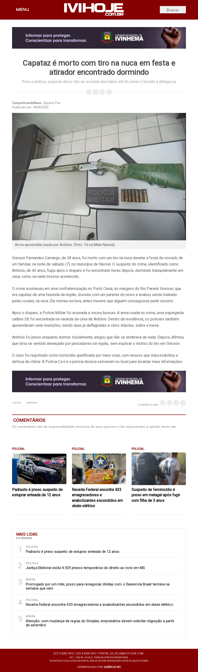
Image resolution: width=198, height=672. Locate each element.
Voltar (17, 402)
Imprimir (31, 402)
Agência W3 (112, 667)
